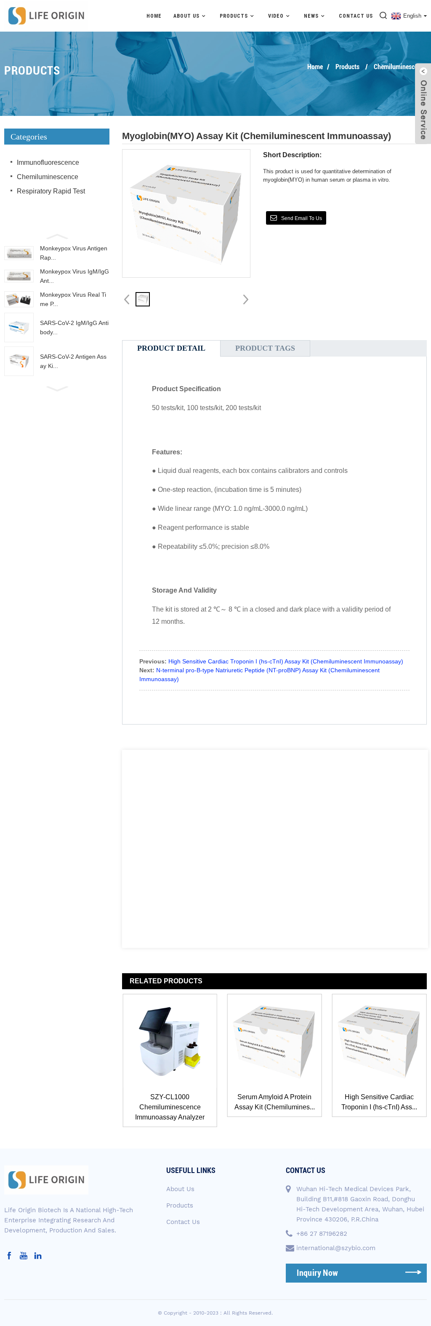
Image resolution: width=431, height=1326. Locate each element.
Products (234, 16)
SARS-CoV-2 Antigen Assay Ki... (73, 361)
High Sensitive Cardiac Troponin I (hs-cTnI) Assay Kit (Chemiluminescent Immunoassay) (285, 661)
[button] (56, 235)
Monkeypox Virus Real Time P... (73, 299)
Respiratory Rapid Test (51, 191)
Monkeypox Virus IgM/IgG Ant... (74, 276)
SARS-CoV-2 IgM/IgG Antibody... (74, 327)
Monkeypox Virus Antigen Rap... (73, 253)
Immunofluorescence (48, 162)
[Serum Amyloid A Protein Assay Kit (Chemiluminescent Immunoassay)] (180, 1041)
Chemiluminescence (400, 67)
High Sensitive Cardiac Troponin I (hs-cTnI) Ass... (285, 1102)
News (311, 16)
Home (154, 16)
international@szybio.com (335, 1248)
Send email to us (301, 218)
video (276, 16)
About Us (180, 1189)
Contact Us (356, 16)
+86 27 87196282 (321, 1233)
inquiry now (317, 1273)
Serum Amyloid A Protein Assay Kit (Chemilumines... (180, 1102)
